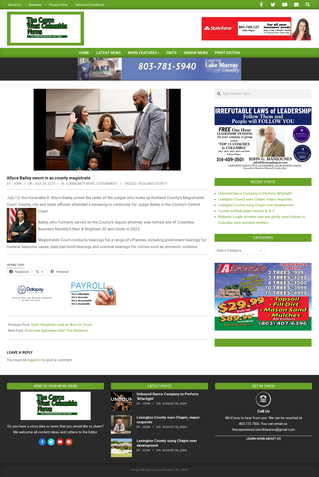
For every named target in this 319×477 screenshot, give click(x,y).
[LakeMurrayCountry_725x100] (159, 59)
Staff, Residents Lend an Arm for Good (61, 325)
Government (107, 183)
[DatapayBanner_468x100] (61, 285)
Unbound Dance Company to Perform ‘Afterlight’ (255, 193)
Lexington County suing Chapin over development (256, 205)
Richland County (152, 183)
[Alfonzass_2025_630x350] (263, 265)
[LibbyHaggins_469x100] (256, 19)
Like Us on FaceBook (263, 343)
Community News (80, 183)
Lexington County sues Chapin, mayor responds (255, 199)
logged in (34, 360)
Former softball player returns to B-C (246, 211)
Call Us (263, 411)
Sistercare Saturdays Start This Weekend (56, 330)
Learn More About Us (263, 438)
